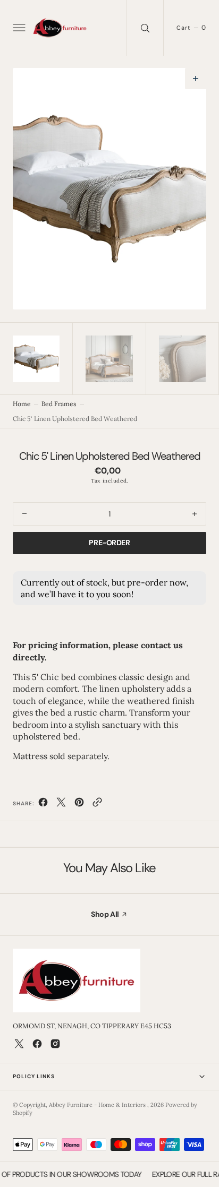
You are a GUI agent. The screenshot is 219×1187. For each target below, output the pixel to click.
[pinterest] (79, 804)
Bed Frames (59, 404)
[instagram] (55, 1043)
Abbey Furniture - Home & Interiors (98, 1104)
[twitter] (61, 804)
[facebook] (43, 804)
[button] (18, 28)
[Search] (145, 28)
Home (22, 404)
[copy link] (97, 804)
